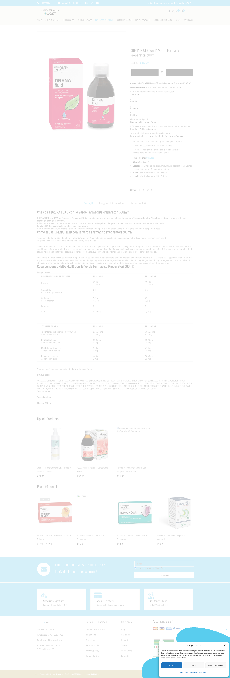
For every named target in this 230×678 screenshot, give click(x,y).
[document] (115, 339)
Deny (194, 665)
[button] (224, 645)
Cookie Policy (183, 672)
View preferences (215, 665)
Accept (172, 665)
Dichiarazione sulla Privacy (198, 672)
